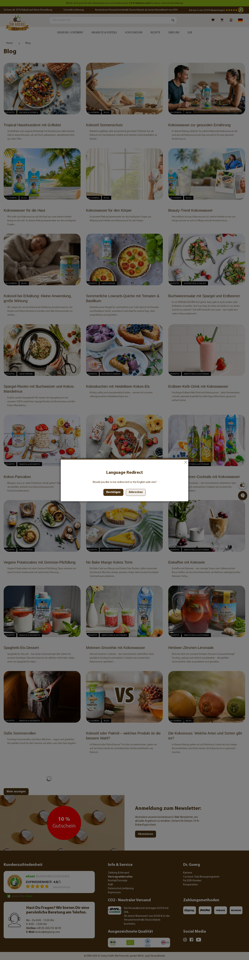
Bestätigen (113, 492)
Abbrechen (185, 462)
